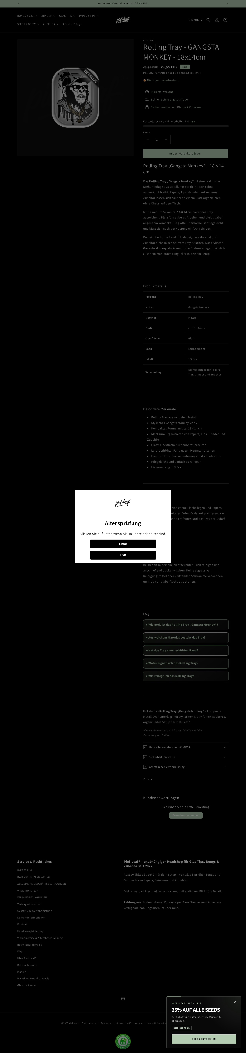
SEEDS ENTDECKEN (204, 1038)
